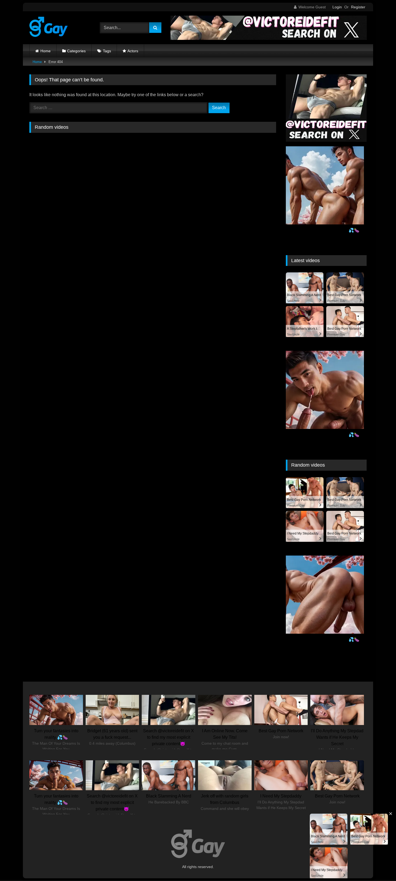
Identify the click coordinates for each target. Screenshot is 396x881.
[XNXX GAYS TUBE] (48, 28)
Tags (107, 51)
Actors (132, 51)
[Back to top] (379, 865)
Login (337, 7)
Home (45, 51)
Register (358, 7)
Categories (76, 51)
